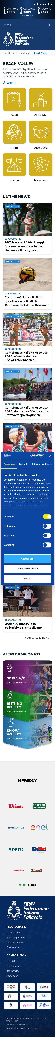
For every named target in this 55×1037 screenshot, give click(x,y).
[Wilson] (15, 806)
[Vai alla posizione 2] (24, 15)
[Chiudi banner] (50, 456)
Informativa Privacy (16, 942)
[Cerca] (49, 25)
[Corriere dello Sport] (18, 870)
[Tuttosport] (37, 870)
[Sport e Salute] (44, 987)
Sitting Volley (12, 966)
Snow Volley (12, 975)
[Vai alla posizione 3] (27, 15)
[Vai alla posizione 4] (30, 15)
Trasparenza (12, 947)
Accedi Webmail (14, 932)
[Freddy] (27, 780)
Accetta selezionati (27, 568)
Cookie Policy (12, 1028)
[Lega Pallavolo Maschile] (44, 1005)
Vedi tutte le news (37, 637)
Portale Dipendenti (15, 937)
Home (11, 52)
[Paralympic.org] (27, 987)
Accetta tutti (27, 558)
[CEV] (11, 1005)
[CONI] (11, 996)
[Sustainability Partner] (27, 885)
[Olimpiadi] (11, 987)
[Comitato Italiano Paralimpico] (27, 996)
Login (9, 82)
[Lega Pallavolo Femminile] (27, 1005)
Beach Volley (12, 970)
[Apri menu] (49, 39)
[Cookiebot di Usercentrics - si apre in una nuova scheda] (32, 456)
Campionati (24, 52)
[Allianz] (15, 827)
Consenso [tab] (9, 464)
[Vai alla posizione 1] (22, 15)
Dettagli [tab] (23, 464)
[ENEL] (39, 827)
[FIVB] (44, 996)
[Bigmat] (39, 849)
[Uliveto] (39, 806)
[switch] (47, 526)
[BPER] (15, 849)
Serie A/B (11, 961)
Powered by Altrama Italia (17, 1024)
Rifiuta (27, 578)
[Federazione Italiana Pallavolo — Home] (18, 39)
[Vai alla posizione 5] (32, 15)
